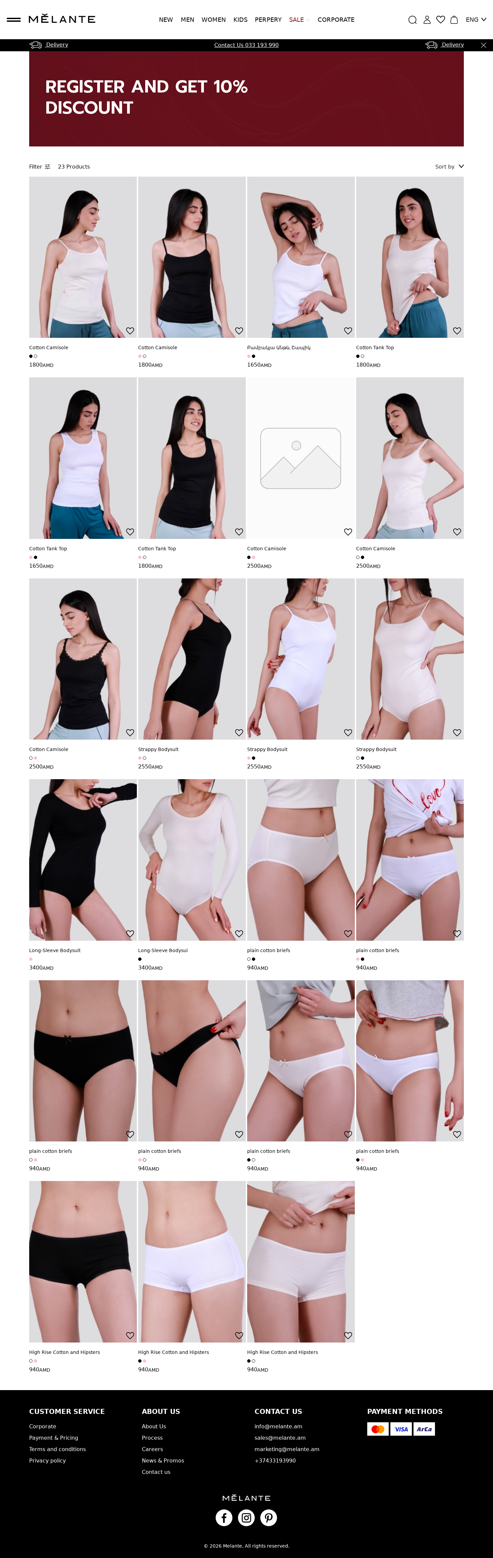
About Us (154, 1426)
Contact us (156, 1472)
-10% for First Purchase (246, 45)
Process (152, 1438)
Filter (35, 167)
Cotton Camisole (48, 347)
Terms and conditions (57, 1449)
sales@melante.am (280, 1438)
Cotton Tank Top (375, 347)
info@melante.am (279, 1426)
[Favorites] (130, 331)
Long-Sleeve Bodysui (163, 950)
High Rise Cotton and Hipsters (64, 1352)
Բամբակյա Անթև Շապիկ (279, 347)
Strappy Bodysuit (158, 749)
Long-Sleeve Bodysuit (54, 950)
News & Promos (163, 1460)
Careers (152, 1449)
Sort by (445, 167)
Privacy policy (47, 1460)
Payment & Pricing (53, 1438)
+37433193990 (275, 1460)
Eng (472, 19)
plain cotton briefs (268, 950)
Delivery (56, 45)
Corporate (336, 19)
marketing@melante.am (287, 1449)
